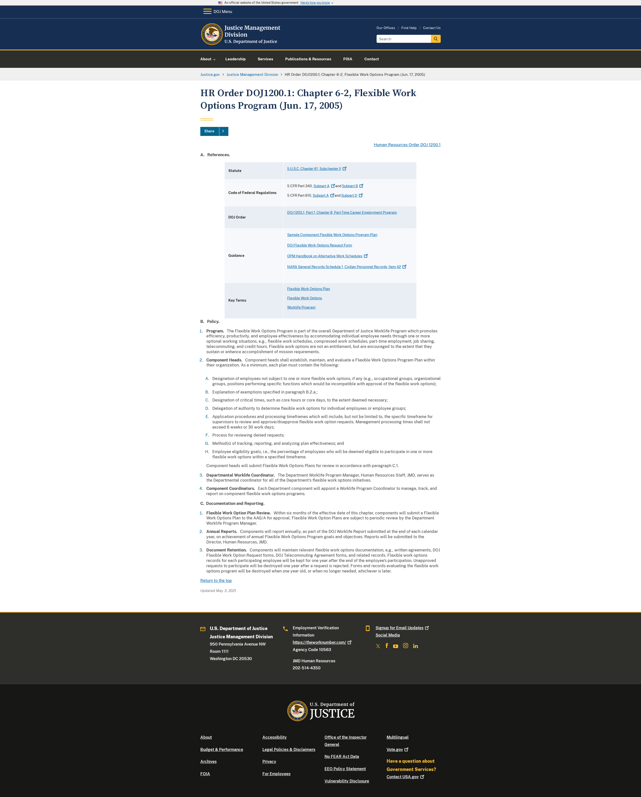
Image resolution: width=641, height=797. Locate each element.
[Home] (241, 43)
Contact (403, 776)
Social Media (388, 635)
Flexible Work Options (304, 298)
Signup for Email (399, 628)
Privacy (269, 761)
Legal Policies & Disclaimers (288, 749)
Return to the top (216, 580)
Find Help (409, 28)
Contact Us (432, 28)
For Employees (276, 773)
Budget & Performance (221, 749)
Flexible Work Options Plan (308, 289)
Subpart (321, 186)
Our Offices (386, 28)
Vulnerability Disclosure (347, 781)
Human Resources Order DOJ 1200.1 (407, 144)
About (206, 737)
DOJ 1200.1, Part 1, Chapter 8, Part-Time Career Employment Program (342, 213)
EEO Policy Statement (345, 768)
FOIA (205, 773)
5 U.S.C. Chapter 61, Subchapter (314, 169)
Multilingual (398, 737)
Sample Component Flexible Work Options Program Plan (332, 235)
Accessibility (274, 737)
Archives (208, 761)
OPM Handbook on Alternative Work (324, 256)
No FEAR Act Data (342, 756)
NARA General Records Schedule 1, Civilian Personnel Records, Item (344, 267)
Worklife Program (301, 307)
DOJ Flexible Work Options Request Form (319, 245)
